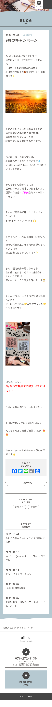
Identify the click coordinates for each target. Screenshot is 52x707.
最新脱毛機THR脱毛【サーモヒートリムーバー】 (25, 601)
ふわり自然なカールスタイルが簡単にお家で (25, 538)
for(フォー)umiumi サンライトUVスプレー (25, 556)
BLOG (12, 627)
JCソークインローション (18, 572)
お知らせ (27, 34)
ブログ (34, 506)
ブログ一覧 (26, 482)
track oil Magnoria (15, 585)
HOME (5, 627)
